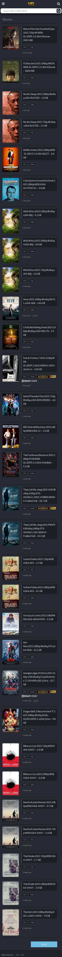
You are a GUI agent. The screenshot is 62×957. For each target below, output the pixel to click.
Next (44, 944)
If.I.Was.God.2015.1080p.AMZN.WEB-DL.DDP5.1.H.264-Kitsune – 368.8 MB (39, 67)
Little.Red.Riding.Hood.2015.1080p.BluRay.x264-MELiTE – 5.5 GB (39, 331)
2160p (32, 377)
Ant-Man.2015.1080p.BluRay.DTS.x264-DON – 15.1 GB (39, 646)
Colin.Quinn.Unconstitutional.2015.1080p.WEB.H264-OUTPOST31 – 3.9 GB (39, 184)
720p (32, 47)
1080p (32, 78)
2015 (25, 47)
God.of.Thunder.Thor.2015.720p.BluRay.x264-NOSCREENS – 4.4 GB (39, 400)
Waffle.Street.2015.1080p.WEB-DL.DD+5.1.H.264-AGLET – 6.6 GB (39, 153)
